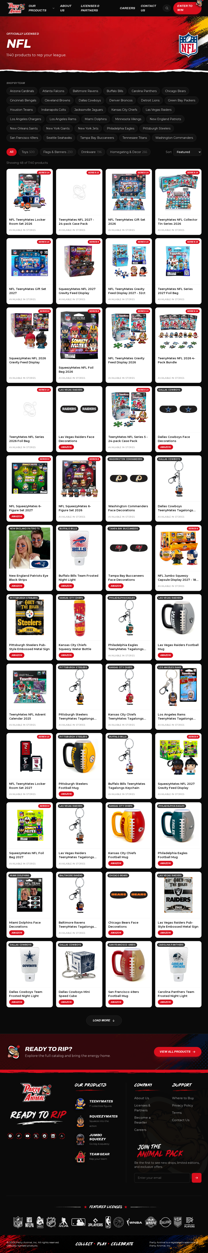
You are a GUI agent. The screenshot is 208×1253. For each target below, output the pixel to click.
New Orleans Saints (24, 128)
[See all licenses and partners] (104, 1222)
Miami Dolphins (96, 119)
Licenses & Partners (90, 8)
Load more (101, 1020)
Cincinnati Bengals (23, 100)
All (11, 152)
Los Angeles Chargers (25, 119)
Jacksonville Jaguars (88, 110)
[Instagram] (10, 1136)
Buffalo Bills (115, 91)
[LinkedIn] (53, 1136)
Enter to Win (184, 8)
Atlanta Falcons (53, 91)
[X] (36, 1136)
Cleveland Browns (57, 100)
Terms (177, 1113)
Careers (127, 8)
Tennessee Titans (134, 138)
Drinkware (91, 152)
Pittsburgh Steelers (156, 128)
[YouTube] (27, 1136)
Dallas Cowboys (90, 100)
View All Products (175, 1051)
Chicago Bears (175, 91)
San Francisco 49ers (24, 138)
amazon (66, 447)
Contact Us (148, 8)
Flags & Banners (58, 152)
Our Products (37, 8)
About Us (66, 8)
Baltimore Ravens (85, 91)
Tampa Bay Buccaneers (97, 138)
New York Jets (88, 128)
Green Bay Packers (181, 100)
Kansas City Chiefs (124, 110)
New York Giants (57, 128)
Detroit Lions (150, 100)
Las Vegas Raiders (158, 110)
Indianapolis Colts (53, 110)
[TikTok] (18, 1136)
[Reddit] (44, 1136)
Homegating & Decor (128, 152)
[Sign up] (197, 1178)
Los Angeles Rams (63, 119)
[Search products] (167, 8)
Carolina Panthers (144, 91)
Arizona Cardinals (22, 91)
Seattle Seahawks (59, 138)
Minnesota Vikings (128, 119)
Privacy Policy (182, 1105)
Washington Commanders (174, 138)
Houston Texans (21, 110)
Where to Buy (183, 1098)
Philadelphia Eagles (120, 128)
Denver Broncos (120, 100)
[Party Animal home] (15, 8)
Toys (28, 152)
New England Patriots (165, 119)
